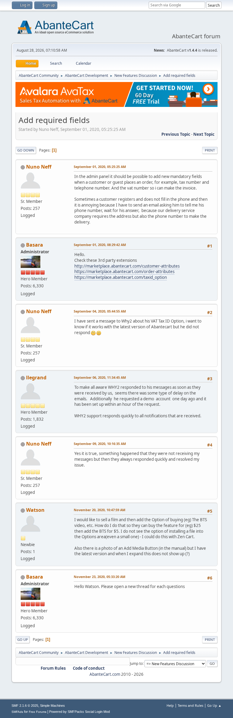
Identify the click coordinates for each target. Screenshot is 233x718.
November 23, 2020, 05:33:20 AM (99, 576)
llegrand (36, 377)
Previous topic (175, 134)
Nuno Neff (38, 166)
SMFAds (17, 711)
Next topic (203, 134)
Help (170, 705)
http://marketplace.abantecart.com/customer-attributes (127, 266)
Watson (35, 510)
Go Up (22, 639)
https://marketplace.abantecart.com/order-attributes (124, 271)
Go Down (25, 150)
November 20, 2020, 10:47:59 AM (99, 510)
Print (210, 150)
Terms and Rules (190, 705)
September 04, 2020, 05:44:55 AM (100, 311)
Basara (34, 244)
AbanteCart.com (104, 674)
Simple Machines (52, 705)
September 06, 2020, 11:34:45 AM (100, 377)
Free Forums (37, 711)
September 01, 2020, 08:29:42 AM (100, 244)
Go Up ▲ (214, 705)
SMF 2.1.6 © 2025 (25, 705)
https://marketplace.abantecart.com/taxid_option (120, 277)
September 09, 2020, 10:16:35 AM (100, 443)
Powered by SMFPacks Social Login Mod (79, 711)
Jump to (136, 663)
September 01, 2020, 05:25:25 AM (100, 166)
